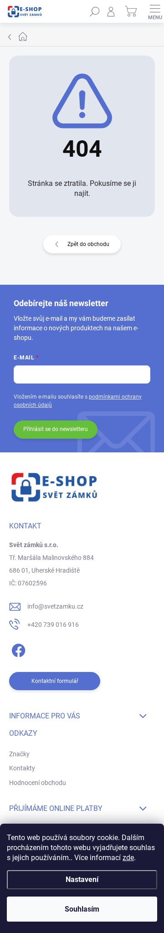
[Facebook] (17, 648)
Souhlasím (82, 909)
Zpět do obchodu (88, 244)
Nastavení (82, 879)
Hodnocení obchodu (37, 782)
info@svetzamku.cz (55, 606)
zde (128, 857)
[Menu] (155, 11)
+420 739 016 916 (53, 624)
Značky (19, 754)
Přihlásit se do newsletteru (55, 429)
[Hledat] (95, 11)
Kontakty (22, 768)
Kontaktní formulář (54, 681)
